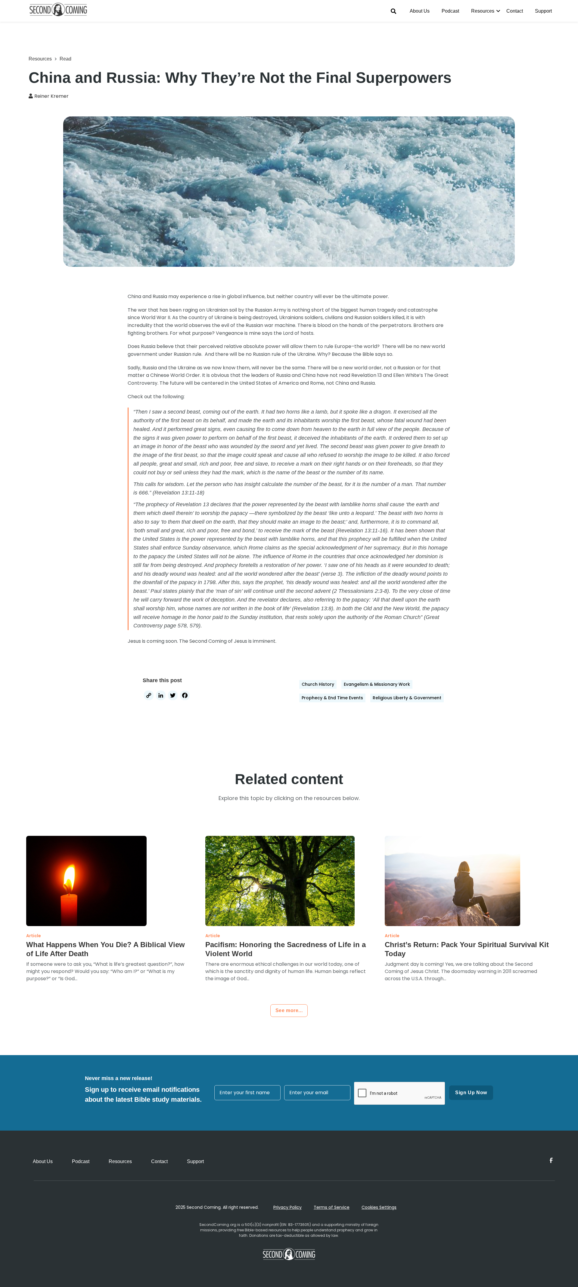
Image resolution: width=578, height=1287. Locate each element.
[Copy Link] (149, 696)
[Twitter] (173, 696)
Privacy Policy (287, 1207)
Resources (482, 11)
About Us (420, 11)
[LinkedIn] (161, 696)
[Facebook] (185, 696)
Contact (514, 11)
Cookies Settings (379, 1207)
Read (65, 58)
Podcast (450, 11)
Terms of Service (332, 1207)
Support (543, 11)
